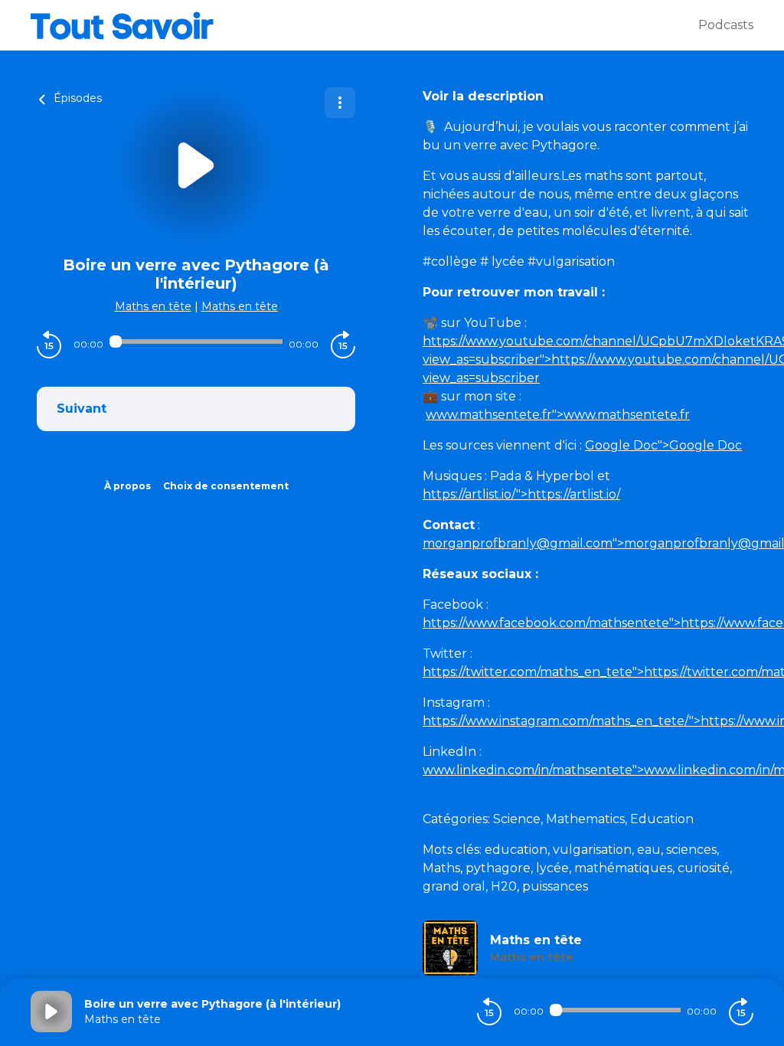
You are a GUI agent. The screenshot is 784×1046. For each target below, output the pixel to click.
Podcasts (725, 25)
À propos (127, 486)
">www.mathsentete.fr (558, 414)
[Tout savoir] (364, 25)
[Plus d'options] (340, 102)
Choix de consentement (226, 486)
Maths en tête (153, 306)
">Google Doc (663, 445)
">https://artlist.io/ (521, 494)
